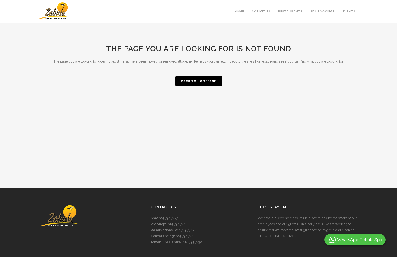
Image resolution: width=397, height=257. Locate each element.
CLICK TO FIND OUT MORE (278, 236)
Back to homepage (198, 81)
